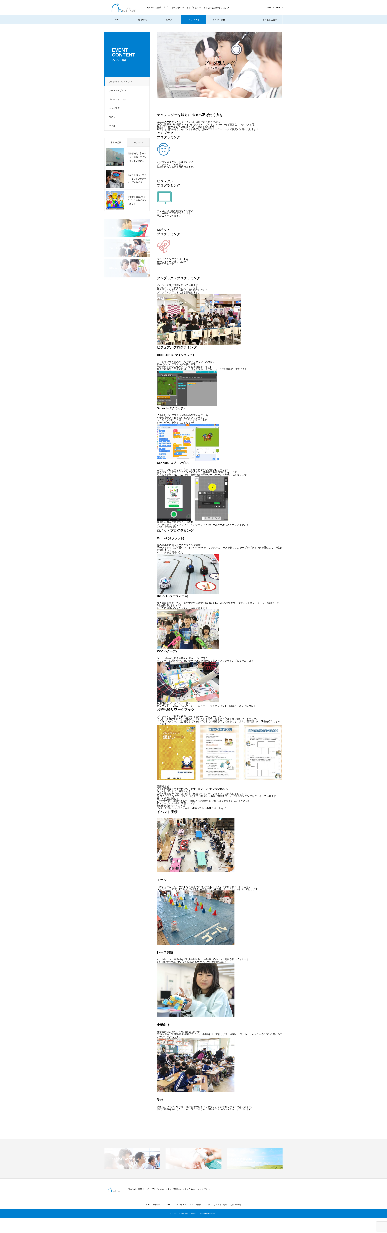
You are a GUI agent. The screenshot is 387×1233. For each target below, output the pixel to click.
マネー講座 (114, 108)
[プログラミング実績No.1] (127, 255)
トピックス (138, 142)
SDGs (112, 117)
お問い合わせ (235, 1205)
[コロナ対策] (193, 1168)
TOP (117, 19)
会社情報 (142, 19)
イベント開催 (219, 19)
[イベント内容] (127, 235)
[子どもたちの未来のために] (132, 1168)
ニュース (168, 19)
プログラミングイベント (120, 81)
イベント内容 (193, 19)
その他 (112, 126)
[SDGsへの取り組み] (255, 1168)
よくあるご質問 (269, 19)
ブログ (244, 19)
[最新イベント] (127, 275)
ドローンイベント (117, 99)
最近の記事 (115, 142)
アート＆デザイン (117, 90)
